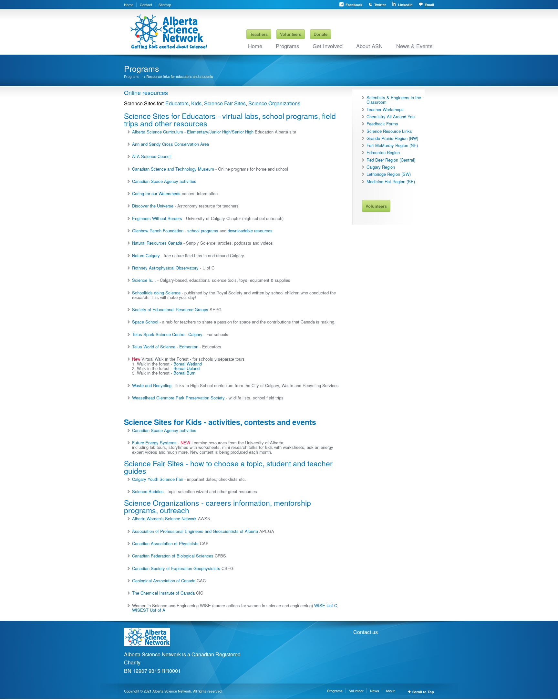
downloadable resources (250, 231)
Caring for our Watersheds (156, 193)
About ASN (369, 46)
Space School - (147, 322)
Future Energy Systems (154, 443)
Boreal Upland (186, 368)
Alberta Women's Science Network (164, 518)
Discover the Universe (152, 206)
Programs (287, 46)
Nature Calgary (146, 255)
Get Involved (328, 46)
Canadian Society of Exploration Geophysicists (176, 568)
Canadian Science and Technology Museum (173, 169)
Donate (320, 34)
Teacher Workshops (385, 109)
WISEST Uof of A (148, 610)
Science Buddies (148, 491)
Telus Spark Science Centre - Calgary (167, 334)
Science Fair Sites (225, 103)
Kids (196, 103)
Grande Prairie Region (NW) (392, 138)
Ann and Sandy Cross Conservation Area (170, 144)
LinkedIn (405, 4)
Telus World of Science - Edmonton (165, 347)
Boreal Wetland (187, 364)
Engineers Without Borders (157, 218)
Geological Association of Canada (163, 580)
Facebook (354, 4)
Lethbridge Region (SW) (389, 174)
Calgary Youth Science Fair (158, 479)
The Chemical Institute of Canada (163, 593)
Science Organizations (274, 103)
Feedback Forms (382, 124)
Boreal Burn (184, 373)
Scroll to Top (423, 692)
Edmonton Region (383, 152)
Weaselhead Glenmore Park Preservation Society (178, 398)
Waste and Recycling (151, 385)
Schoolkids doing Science (156, 293)
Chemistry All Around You (391, 116)
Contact (146, 4)
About (390, 690)
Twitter (380, 4)
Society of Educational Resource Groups (170, 309)
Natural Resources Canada (157, 243)
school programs (202, 231)
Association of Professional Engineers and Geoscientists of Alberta (195, 531)
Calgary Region (381, 167)
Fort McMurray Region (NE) (392, 145)
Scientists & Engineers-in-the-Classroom (394, 99)
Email (429, 4)
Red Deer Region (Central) (391, 160)
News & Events (414, 46)
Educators (177, 103)
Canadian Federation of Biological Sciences (172, 556)
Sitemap (165, 4)
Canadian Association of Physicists (165, 543)
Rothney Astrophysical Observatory (165, 268)
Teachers (259, 34)
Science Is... (144, 280)
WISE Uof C (325, 605)
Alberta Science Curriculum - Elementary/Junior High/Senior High (192, 132)
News (374, 690)
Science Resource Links (389, 131)
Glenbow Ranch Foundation (157, 231)
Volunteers (290, 34)
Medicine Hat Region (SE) (391, 181)
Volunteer (356, 690)
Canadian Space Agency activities (164, 181)
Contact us (365, 632)
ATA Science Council (151, 156)
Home (128, 4)
